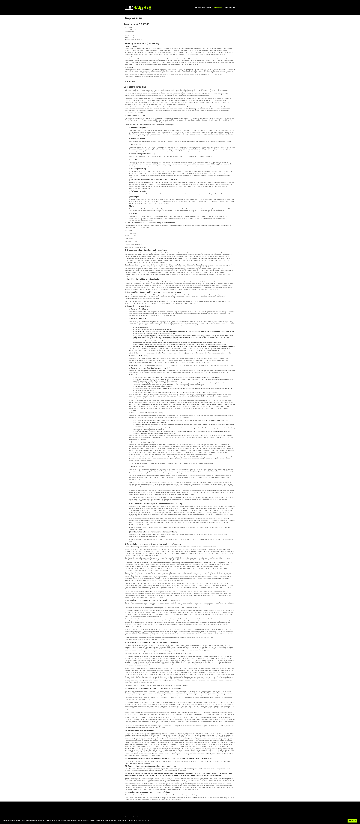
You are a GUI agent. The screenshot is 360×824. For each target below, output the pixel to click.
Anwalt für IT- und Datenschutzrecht (154, 799)
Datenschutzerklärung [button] (143, 820)
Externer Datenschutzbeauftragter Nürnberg (221, 798)
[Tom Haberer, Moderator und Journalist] (138, 7)
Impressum (218, 8)
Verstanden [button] (352, 820)
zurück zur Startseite (203, 8)
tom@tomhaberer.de (135, 39)
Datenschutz (230, 8)
